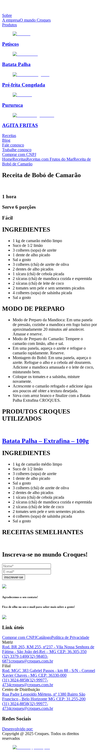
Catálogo (43, 637)
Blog (6, 140)
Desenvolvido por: (17, 729)
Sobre (7, 15)
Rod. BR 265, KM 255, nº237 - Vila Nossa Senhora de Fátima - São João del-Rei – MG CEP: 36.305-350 (48, 649)
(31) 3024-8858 (15, 680)
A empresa (11, 20)
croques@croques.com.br (32, 661)
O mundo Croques (35, 20)
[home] (49, 6)
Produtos (9, 25)
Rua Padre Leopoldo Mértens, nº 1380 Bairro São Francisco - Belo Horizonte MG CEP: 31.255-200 (44, 696)
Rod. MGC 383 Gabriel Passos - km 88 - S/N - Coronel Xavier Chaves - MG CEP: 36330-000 (48, 672)
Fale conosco (13, 145)
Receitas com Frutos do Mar (49, 159)
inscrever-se (13, 577)
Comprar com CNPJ (19, 154)
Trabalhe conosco (16, 149)
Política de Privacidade (70, 637)
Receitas (9, 135)
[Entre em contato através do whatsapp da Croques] (49, 747)
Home (7, 159)
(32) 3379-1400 (15, 656)
